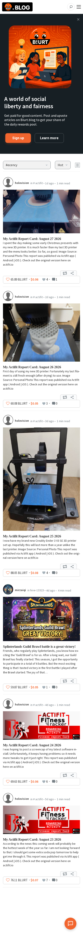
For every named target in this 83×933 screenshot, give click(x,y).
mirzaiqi (20, 589)
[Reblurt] (65, 273)
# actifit (38, 183)
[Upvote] (8, 279)
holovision (22, 182)
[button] (27, 165)
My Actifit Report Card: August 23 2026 (32, 839)
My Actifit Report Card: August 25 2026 (32, 536)
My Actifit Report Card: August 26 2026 (32, 367)
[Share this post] (72, 273)
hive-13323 (37, 590)
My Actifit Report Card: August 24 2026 (32, 745)
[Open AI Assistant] (70, 924)
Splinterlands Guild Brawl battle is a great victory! (39, 646)
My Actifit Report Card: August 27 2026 (32, 239)
